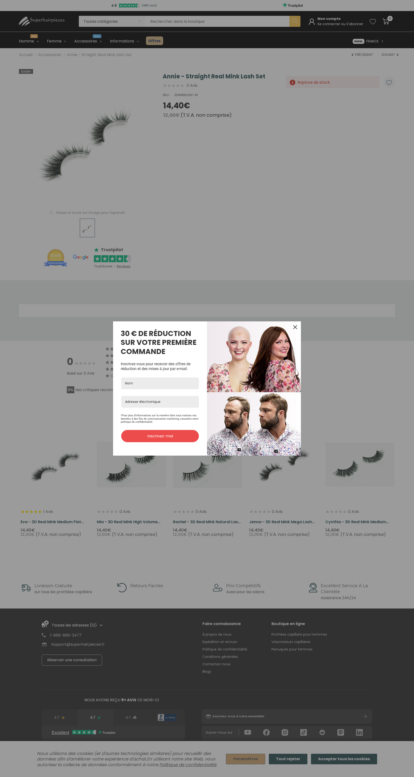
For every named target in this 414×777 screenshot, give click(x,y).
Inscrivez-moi (160, 436)
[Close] (295, 327)
